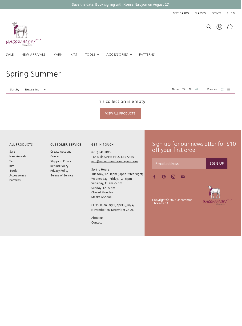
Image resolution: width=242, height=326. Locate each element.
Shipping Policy (60, 161)
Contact (55, 156)
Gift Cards (181, 13)
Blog (231, 13)
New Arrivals (33, 54)
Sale (10, 54)
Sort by (14, 89)
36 (190, 89)
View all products (120, 113)
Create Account (60, 152)
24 (183, 89)
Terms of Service (61, 175)
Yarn (58, 54)
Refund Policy (59, 166)
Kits (74, 54)
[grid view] (222, 89)
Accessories (117, 54)
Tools (91, 54)
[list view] (228, 89)
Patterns (147, 54)
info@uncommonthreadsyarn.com (114, 161)
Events (216, 13)
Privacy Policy (59, 171)
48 (196, 89)
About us (97, 218)
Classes (200, 13)
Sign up (217, 163)
